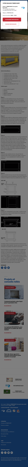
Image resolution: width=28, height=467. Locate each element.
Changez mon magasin (10, 24)
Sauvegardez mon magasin (12, 19)
